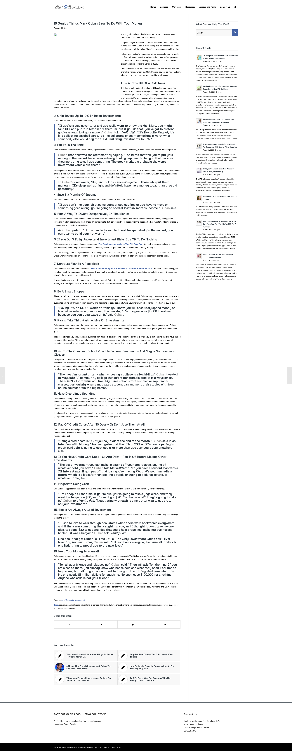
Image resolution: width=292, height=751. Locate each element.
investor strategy (118, 605)
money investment (150, 605)
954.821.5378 (190, 730)
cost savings (64, 605)
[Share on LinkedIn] (133, 624)
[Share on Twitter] (101, 624)
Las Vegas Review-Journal (73, 599)
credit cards (75, 605)
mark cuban (137, 605)
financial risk (105, 605)
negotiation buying (167, 605)
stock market (69, 608)
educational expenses (90, 605)
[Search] (235, 7)
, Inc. (115, 747)
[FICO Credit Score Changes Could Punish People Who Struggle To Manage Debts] (2, 375)
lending (128, 605)
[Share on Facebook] (70, 624)
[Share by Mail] (165, 624)
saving (61, 608)
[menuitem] (153, 7)
